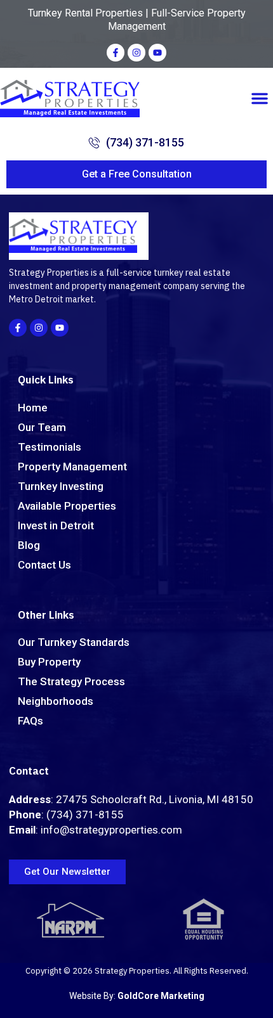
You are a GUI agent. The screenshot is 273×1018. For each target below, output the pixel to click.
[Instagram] (136, 52)
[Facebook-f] (115, 52)
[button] (259, 98)
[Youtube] (157, 52)
